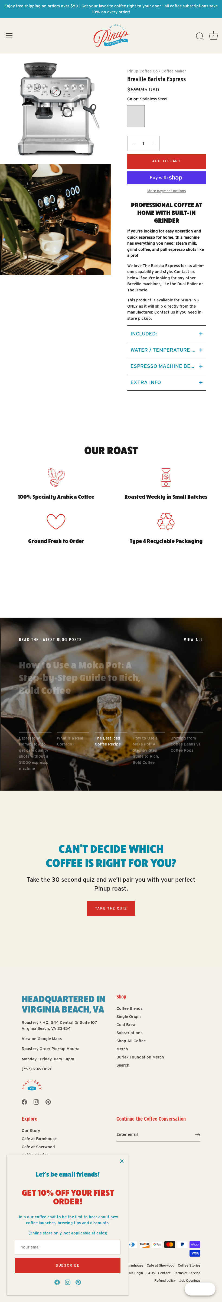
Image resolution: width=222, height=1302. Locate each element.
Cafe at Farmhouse (39, 1138)
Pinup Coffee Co (142, 71)
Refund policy (165, 1280)
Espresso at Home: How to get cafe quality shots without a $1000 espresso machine (33, 753)
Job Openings (189, 1280)
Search (122, 1065)
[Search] (200, 36)
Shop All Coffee (131, 1040)
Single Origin (128, 1016)
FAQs (150, 1273)
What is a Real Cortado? (70, 741)
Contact (164, 1273)
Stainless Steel (136, 116)
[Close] (122, 1161)
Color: (147, 98)
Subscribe (68, 1265)
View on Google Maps (42, 1038)
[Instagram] (67, 1282)
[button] (166, 333)
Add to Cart (166, 161)
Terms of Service (187, 1273)
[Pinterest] (78, 1282)
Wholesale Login (130, 1273)
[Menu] (9, 36)
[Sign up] (197, 1134)
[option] (111, 704)
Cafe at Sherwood (38, 1146)
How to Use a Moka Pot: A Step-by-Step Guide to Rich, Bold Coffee (79, 677)
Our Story (31, 1130)
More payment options (166, 191)
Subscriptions (129, 1032)
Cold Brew (126, 1024)
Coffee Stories (189, 1265)
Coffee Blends (129, 1008)
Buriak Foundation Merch (140, 1057)
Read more (39, 712)
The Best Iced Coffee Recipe (108, 741)
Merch (122, 1049)
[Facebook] (57, 1282)
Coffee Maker (173, 71)
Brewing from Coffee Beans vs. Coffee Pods (186, 744)
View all (193, 639)
